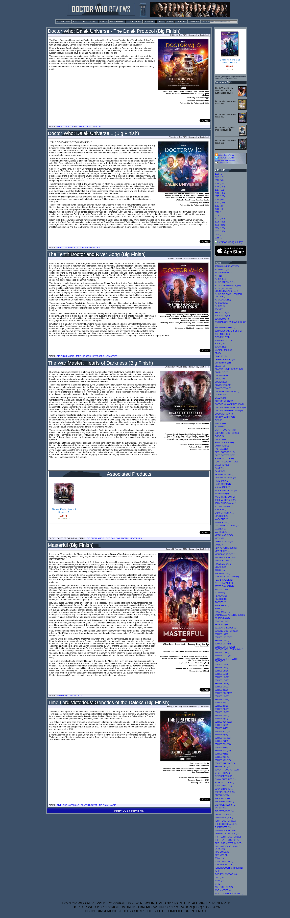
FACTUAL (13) (221, 449)
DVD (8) (218, 420)
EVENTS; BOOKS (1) (224, 442)
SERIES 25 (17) (222, 712)
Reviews (149, 22)
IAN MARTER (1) (222, 487)
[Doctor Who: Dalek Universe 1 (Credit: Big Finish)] (183, 167)
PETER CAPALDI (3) (224, 583)
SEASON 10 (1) (222, 621)
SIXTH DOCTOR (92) (224, 782)
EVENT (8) (219, 436)
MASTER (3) (220, 529)
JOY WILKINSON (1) (224, 506)
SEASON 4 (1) (221, 624)
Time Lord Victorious (68, 805)
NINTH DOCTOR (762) (225, 557)
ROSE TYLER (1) (222, 612)
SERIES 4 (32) (221, 725)
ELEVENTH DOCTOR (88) (227, 433)
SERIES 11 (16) (222, 652)
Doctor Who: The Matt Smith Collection (230, 61)
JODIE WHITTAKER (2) (225, 500)
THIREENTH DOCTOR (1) (226, 833)
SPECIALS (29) (222, 795)
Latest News (63, 22)
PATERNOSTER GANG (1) (227, 577)
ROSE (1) (219, 608)
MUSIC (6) (219, 545)
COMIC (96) (220, 379)
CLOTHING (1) (221, 372)
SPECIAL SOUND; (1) (225, 792)
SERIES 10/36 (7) (223, 644)
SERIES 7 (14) (221, 741)
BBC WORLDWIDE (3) (225, 328)
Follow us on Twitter (226, 158)
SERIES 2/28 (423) (223, 693)
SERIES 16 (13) (222, 677)
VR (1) (218, 884)
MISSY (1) (219, 538)
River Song (98, 356)
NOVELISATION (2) (223, 561)
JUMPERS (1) (221, 509)
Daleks (97, 126)
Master (61, 696)
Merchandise (117, 22)
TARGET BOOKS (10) (224, 811)
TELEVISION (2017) (224, 818)
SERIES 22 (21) (222, 703)
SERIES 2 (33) (221, 690)
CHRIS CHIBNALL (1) (225, 359)
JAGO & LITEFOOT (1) (225, 497)
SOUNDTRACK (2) (223, 786)
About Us (181, 22)
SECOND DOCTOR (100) (226, 631)
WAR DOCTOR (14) (224, 887)
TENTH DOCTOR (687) (225, 821)
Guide (161, 22)
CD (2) (218, 353)
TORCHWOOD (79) (223, 865)
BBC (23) (219, 309)
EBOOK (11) (220, 423)
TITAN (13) (219, 858)
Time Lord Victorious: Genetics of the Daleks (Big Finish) (109, 702)
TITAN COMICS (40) (224, 861)
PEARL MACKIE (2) (224, 580)
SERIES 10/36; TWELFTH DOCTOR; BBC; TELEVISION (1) (229, 648)
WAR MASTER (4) (223, 890)
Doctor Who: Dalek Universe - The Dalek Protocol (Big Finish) (114, 31)
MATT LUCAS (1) (222, 532)
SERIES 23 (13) (222, 706)
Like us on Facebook (226, 160)
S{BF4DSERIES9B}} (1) (225, 805)
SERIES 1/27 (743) (223, 637)
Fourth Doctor (65, 126)
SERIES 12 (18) (222, 664)
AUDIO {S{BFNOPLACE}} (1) (228, 285)
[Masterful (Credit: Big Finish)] (183, 598)
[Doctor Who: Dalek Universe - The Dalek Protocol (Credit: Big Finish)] (183, 64)
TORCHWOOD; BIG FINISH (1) (229, 868)
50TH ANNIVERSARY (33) (227, 266)
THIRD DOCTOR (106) (225, 830)
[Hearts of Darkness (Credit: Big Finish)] (185, 421)
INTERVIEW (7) (222, 494)
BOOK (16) (220, 343)
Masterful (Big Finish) (71, 545)
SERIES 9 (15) (221, 754)
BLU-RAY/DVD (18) (223, 340)
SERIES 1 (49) (221, 634)
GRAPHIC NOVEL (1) (224, 474)
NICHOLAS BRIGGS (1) (225, 554)
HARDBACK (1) (222, 481)
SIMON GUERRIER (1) (225, 779)
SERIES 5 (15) (221, 728)
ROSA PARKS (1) (222, 605)
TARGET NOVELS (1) (224, 814)
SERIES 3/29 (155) (223, 722)
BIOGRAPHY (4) (222, 337)
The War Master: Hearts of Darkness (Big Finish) (100, 363)
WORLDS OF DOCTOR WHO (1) (229, 893)
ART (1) (218, 276)
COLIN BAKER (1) (223, 375)
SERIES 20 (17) (222, 696)
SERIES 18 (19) (222, 683)
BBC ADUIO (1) (222, 312)
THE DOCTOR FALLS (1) (226, 824)
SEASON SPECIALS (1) (225, 628)
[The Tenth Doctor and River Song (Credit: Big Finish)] (183, 288)
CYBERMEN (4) (222, 395)
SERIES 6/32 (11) (223, 738)
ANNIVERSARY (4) (223, 273)
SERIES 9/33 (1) (222, 757)
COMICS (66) (221, 382)
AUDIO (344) (220, 279)
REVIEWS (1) (221, 596)
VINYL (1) (219, 881)
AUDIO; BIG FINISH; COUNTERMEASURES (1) (227, 290)
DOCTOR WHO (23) (224, 401)
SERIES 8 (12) (221, 747)
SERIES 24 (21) (222, 709)
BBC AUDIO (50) (222, 316)
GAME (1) (219, 468)
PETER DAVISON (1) (224, 586)
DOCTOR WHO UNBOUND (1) (229, 411)
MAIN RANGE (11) (223, 522)
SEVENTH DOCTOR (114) (227, 770)
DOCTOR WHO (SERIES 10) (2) (229, 404)
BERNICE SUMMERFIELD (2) (228, 331)
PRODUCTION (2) (223, 589)
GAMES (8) (220, 471)
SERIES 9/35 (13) (223, 760)
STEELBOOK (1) (222, 798)
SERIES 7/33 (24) (223, 744)
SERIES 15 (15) (222, 674)
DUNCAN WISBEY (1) (225, 417)
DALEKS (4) (220, 398)
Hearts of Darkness (66, 538)
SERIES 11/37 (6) (223, 656)
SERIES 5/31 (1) (222, 731)
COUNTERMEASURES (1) (227, 391)
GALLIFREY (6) (222, 465)
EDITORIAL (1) (221, 426)
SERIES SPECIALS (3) (225, 763)
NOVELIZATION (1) (223, 564)
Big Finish (80, 126)
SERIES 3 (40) (221, 719)
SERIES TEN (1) (222, 766)
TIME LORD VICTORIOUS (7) (228, 843)
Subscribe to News (226, 155)
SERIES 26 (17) (222, 715)
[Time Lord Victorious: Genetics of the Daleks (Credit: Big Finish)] (185, 761)
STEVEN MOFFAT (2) (224, 802)
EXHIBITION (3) (222, 446)
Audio (89, 126)
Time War (110, 538)
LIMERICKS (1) (222, 516)
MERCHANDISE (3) (224, 535)
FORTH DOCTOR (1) (224, 458)
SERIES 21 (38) (222, 699)
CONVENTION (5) (223, 388)
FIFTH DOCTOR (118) (225, 452)
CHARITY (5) (221, 356)
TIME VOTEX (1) (222, 852)
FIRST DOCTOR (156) (225, 455)
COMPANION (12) (223, 385)
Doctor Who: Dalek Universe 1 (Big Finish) (93, 133)
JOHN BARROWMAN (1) (226, 503)
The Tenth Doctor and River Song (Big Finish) (97, 254)
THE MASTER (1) (223, 827)
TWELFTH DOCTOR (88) (226, 874)
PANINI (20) (220, 570)
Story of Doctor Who (84, 22)
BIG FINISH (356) (222, 334)
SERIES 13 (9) (221, 667)
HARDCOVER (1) (223, 484)
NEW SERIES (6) (222, 551)
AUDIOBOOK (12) (223, 300)
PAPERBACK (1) (222, 573)
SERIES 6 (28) (221, 734)
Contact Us (223, 163)
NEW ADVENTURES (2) (226, 548)
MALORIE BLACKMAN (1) (226, 525)
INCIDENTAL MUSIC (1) (226, 490)
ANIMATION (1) (222, 269)
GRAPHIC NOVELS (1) (225, 478)
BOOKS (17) (220, 347)
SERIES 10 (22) (222, 640)
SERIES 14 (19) (222, 671)
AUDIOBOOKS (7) (223, 303)
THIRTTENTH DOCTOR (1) (227, 840)
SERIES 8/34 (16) (223, 750)
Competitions (134, 22)
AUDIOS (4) (220, 306)
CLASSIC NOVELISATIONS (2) (229, 369)
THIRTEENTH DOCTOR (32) (228, 837)
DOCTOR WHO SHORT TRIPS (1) (230, 407)
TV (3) (217, 871)
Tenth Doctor (64, 247)
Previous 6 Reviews (129, 810)
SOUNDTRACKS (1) (224, 789)
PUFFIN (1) (220, 592)
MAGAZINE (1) (221, 519)
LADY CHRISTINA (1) (224, 513)
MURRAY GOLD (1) (224, 541)
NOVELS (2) (220, 567)
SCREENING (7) (222, 618)
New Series (111, 356)
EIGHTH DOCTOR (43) (225, 430)
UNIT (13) (219, 877)
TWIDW (170, 22)
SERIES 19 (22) (222, 687)
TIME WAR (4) (221, 855)
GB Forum (194, 22)
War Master (122, 538)
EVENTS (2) (220, 439)
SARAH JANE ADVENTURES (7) (230, 615)
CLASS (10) (220, 366)
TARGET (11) (221, 808)
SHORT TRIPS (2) (223, 773)
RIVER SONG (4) (222, 599)
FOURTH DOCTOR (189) (226, 462)
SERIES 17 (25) (222, 680)
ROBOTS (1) (220, 602)
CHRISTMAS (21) (223, 363)
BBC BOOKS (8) (222, 319)
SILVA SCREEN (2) (223, 776)
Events (103, 22)
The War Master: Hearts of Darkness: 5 (64, 511)
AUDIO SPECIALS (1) (224, 282)
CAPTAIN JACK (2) (223, 350)
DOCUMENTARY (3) (224, 414)
